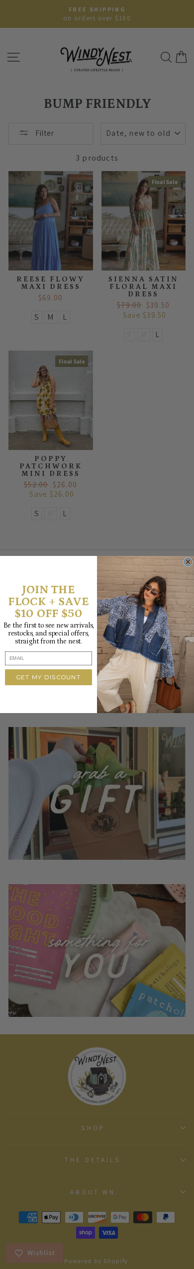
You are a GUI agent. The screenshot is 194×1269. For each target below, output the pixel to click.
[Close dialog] (188, 562)
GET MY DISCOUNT (49, 677)
